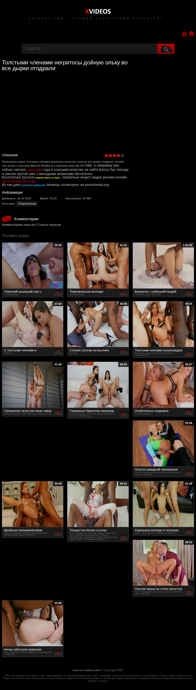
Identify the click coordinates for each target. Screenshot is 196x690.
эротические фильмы (19, 181)
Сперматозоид (27, 203)
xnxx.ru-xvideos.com (86, 670)
